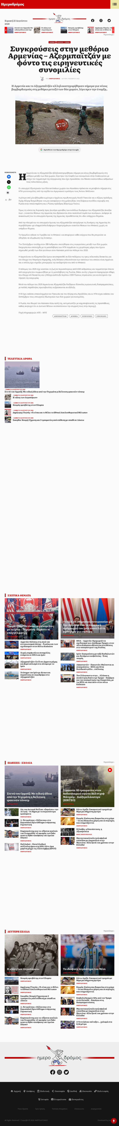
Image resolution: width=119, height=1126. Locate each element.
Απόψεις (30, 1091)
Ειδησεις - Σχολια (63, 42)
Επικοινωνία (79, 1109)
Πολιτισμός (103, 1091)
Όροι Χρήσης (40, 1109)
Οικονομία (59, 1091)
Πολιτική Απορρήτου (60, 1109)
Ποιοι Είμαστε (23, 1109)
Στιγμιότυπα (60, 1099)
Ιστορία (45, 1099)
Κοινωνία (87, 1091)
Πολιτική (44, 1091)
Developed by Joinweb (106, 1120)
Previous (5, 30)
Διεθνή (73, 1091)
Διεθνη (52, 42)
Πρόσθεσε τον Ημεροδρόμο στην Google (61, 150)
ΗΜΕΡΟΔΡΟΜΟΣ (54, 78)
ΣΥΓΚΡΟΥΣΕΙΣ (87, 316)
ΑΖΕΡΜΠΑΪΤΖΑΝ (60, 316)
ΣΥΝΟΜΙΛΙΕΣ (101, 316)
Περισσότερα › (109, 35)
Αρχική (17, 1091)
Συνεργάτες (77, 1099)
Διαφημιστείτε (96, 1109)
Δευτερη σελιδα (19, 931)
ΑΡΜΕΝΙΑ (74, 316)
